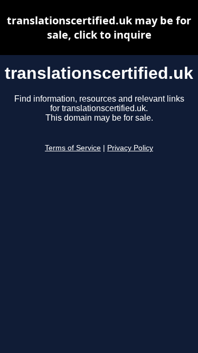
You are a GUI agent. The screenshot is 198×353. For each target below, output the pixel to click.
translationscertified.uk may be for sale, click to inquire (99, 27)
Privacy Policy (130, 148)
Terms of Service (73, 148)
